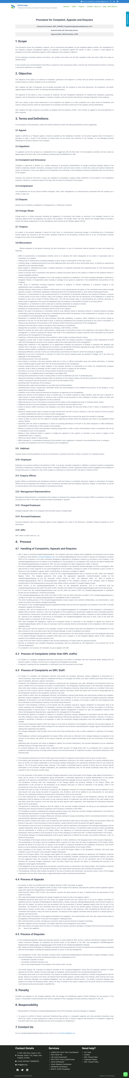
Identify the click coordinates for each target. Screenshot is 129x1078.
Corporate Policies (90, 1059)
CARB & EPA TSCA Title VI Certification (64, 1052)
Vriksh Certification (57, 1062)
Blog (104, 6)
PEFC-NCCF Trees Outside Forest (63, 1059)
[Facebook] (110, 1)
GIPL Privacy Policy (91, 1057)
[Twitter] (114, 1)
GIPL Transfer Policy (91, 1062)
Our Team (87, 1052)
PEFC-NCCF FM (56, 1055)
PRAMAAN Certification (59, 1067)
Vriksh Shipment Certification (61, 1064)
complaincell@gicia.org (101, 1)
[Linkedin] (117, 1)
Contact (87, 1055)
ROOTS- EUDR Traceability (60, 1069)
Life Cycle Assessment (59, 1057)
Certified (90, 6)
